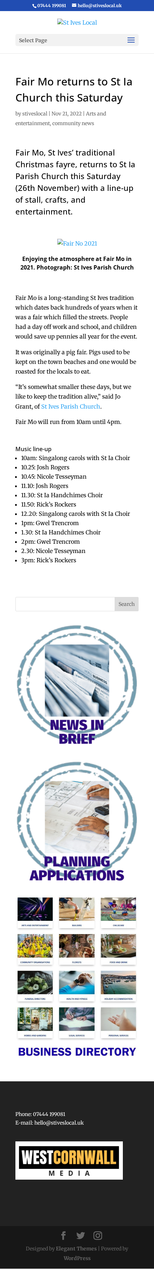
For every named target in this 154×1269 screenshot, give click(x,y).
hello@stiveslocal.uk (59, 1123)
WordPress (77, 1258)
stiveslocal (34, 113)
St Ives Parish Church (70, 406)
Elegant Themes (76, 1248)
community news (73, 123)
